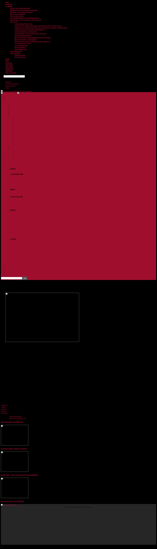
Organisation (15, 53)
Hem (7, 2)
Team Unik (9, 69)
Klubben (9, 6)
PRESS (7, 88)
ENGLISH (8, 82)
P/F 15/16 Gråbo (15, 226)
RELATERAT (5, 422)
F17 (11, 251)
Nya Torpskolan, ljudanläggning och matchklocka (33, 38)
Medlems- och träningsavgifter (21, 12)
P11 (11, 212)
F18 (11, 253)
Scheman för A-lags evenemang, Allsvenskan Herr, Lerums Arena (38, 26)
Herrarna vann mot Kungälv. (12, 501)
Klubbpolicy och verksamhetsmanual (23, 10)
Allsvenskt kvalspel (16, 416)
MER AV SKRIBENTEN (16, 422)
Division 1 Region (15, 191)
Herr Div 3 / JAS (15, 176)
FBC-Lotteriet (11, 73)
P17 (11, 222)
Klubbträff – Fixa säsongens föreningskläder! (19, 475)
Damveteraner (15, 193)
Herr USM (13, 178)
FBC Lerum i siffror (17, 16)
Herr (7, 59)
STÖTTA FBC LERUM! (12, 84)
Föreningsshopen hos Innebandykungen (24, 18)
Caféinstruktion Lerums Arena (26, 32)
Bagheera (9, 67)
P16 (11, 220)
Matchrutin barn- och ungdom (26, 40)
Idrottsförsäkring (21, 45)
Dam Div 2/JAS (14, 199)
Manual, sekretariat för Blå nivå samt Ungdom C (32, 41)
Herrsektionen (20, 57)
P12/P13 (12, 214)
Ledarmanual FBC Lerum (24, 24)
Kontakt (9, 71)
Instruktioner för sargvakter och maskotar (31, 34)
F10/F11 (12, 241)
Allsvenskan (14, 171)
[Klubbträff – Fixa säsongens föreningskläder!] (14, 471)
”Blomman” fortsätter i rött (17, 418)
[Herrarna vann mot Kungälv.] (14, 498)
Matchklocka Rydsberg (23, 36)
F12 (11, 243)
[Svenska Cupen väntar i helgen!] (14, 445)
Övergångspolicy (21, 49)
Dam (7, 61)
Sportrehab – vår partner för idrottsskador (26, 20)
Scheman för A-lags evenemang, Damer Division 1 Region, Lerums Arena (41, 28)
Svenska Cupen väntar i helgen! (14, 448)
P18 (11, 224)
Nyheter (9, 4)
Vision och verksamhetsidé (20, 8)
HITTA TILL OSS (10, 86)
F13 (11, 245)
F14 (11, 247)
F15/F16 (12, 249)
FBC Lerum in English (17, 14)
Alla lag (9, 63)
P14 (11, 216)
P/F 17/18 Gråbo (15, 228)
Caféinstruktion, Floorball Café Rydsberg (30, 30)
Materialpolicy (20, 47)
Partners (9, 65)
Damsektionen (20, 55)
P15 (11, 218)
